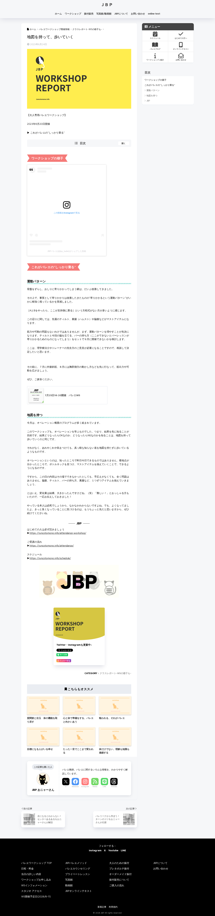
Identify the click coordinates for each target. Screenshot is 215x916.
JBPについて (121, 13)
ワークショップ (73, 13)
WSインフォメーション (34, 885)
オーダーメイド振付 (120, 874)
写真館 (69, 879)
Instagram (85, 786)
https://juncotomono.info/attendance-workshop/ (58, 533)
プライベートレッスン (77, 874)
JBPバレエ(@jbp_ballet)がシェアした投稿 (66, 251)
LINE (104, 786)
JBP (107, 4)
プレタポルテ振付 (119, 868)
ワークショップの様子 (155, 79)
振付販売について (119, 879)
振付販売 (88, 13)
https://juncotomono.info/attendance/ (52, 545)
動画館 (69, 885)
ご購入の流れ (116, 885)
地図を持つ (151, 95)
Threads (114, 786)
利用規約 (113, 907)
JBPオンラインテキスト (78, 890)
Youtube (113, 850)
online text (154, 13)
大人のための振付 (119, 862)
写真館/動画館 (103, 13)
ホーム (58, 13)
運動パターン (153, 90)
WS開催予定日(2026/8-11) (36, 896)
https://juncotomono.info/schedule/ (50, 558)
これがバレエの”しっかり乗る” (160, 85)
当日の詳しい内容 (31, 874)
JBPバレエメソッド (76, 862)
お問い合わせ (138, 13)
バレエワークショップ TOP (36, 862)
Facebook (75, 786)
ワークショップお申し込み (36, 879)
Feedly (95, 786)
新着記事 (102, 907)
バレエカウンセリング (77, 868)
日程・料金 (27, 868)
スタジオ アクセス (31, 890)
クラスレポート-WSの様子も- (115, 673)
